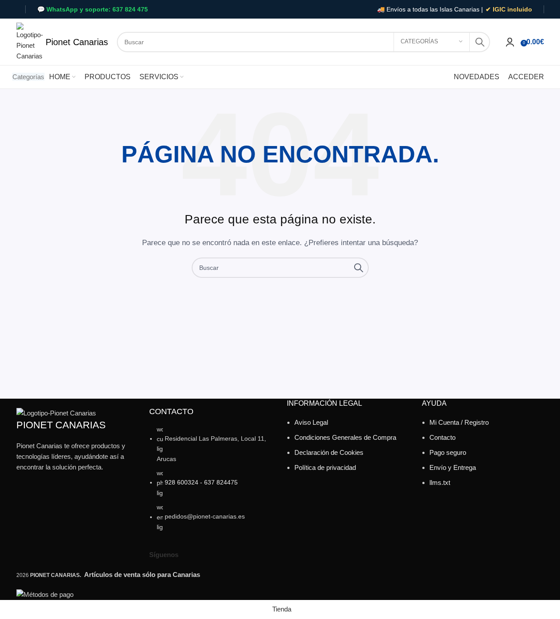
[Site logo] (29, 41)
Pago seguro (447, 452)
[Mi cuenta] (510, 42)
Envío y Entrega (452, 467)
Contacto (442, 437)
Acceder (526, 77)
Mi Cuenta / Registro (459, 422)
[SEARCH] (480, 42)
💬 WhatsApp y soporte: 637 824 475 (92, 9)
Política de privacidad (325, 467)
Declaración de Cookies (328, 452)
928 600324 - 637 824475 (201, 482)
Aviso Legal (311, 422)
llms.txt (439, 482)
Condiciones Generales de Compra (345, 437)
